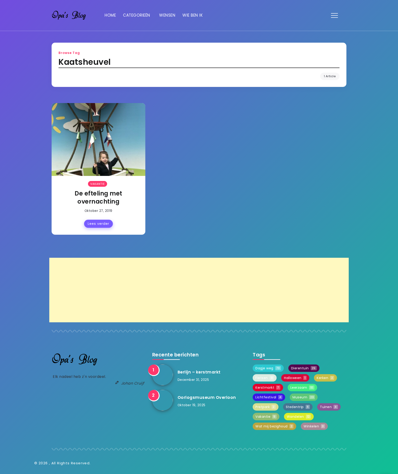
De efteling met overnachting (98, 197)
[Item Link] (98, 139)
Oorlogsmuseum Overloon (207, 397)
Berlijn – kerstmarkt (199, 372)
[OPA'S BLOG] (69, 15)
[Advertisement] (187, 290)
